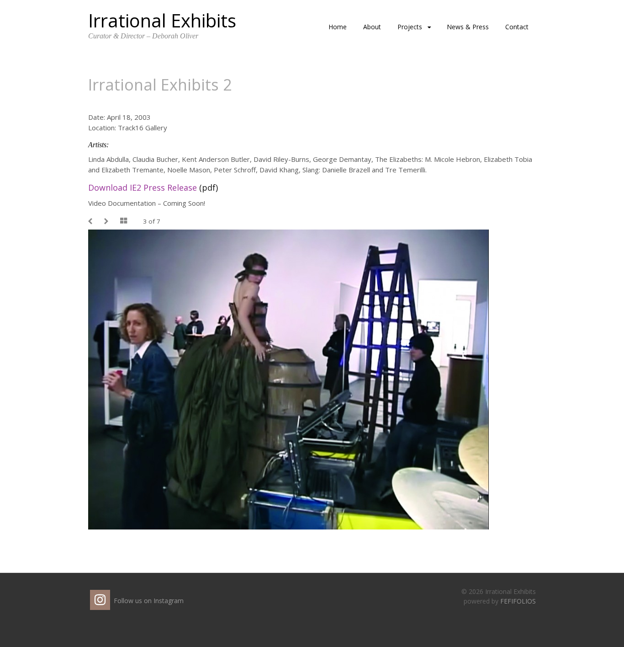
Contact (517, 26)
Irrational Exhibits (162, 20)
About (372, 26)
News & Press (468, 26)
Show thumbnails (124, 221)
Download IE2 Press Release (142, 187)
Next (107, 222)
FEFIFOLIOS (518, 601)
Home (337, 26)
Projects (409, 26)
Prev (91, 222)
